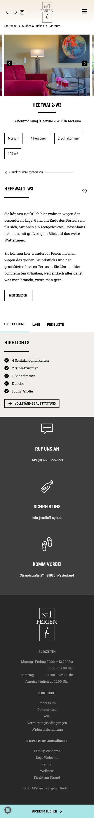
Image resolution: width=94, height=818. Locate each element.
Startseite (10, 26)
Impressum (47, 703)
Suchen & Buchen (33, 26)
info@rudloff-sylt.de (47, 517)
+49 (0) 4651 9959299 (47, 460)
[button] (9, 63)
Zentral (47, 764)
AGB (47, 716)
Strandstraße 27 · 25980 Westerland (47, 575)
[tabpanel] (47, 374)
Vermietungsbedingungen (47, 722)
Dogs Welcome (47, 757)
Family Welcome (47, 751)
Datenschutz (47, 709)
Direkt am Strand (47, 777)
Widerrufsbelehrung (47, 729)
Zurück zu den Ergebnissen (26, 172)
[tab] (14, 325)
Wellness (47, 770)
